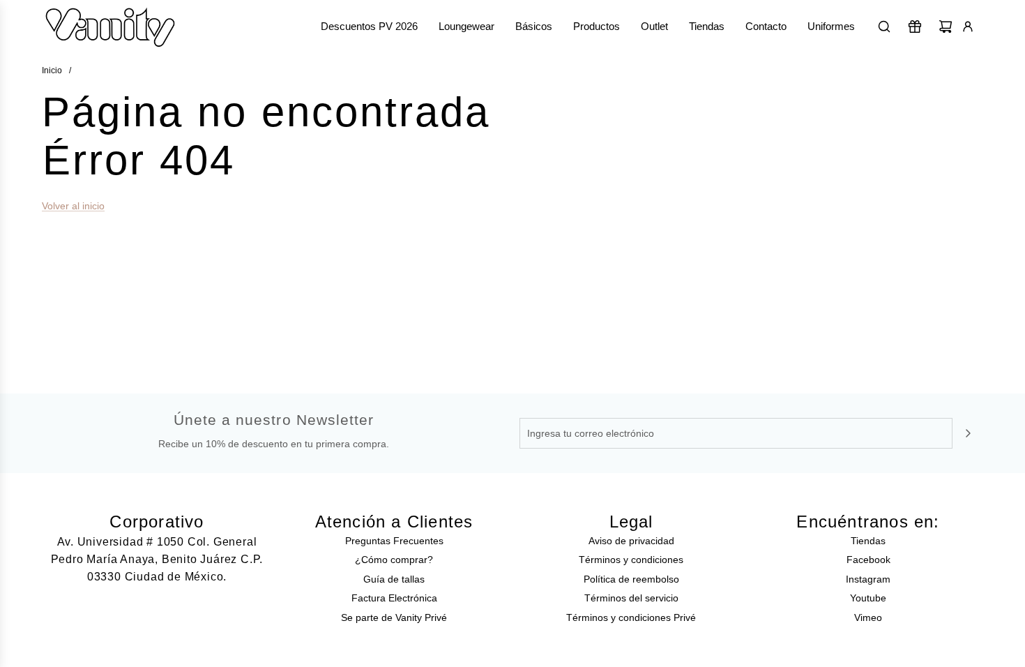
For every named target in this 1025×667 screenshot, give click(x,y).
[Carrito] (945, 26)
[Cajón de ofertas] (914, 26)
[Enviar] (967, 433)
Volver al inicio (73, 205)
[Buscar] (884, 26)
